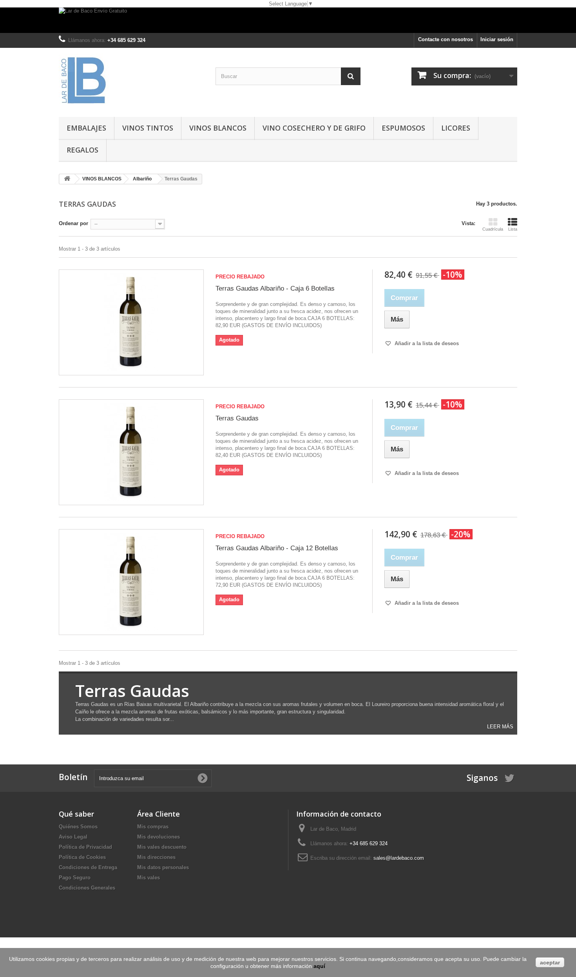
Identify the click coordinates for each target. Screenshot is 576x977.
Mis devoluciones (158, 837)
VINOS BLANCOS (217, 128)
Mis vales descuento (162, 847)
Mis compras (152, 827)
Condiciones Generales (87, 888)
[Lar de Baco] (131, 80)
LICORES (455, 128)
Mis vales (148, 878)
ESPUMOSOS (403, 128)
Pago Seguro (75, 878)
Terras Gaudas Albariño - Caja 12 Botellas (277, 548)
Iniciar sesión (496, 39)
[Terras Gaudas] (131, 452)
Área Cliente (158, 814)
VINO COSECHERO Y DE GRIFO (314, 128)
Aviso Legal (73, 837)
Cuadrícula (492, 229)
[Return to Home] (67, 179)
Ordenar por (73, 223)
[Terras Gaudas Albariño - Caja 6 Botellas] (131, 322)
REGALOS (82, 150)
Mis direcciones (156, 857)
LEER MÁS (500, 727)
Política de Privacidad (85, 847)
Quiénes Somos (78, 827)
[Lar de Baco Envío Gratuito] (288, 20)
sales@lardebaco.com (398, 858)
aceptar (550, 962)
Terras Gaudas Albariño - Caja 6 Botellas (275, 288)
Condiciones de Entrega (88, 867)
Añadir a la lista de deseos (426, 343)
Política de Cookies (82, 857)
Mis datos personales (163, 867)
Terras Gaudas (237, 418)
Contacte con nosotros (445, 39)
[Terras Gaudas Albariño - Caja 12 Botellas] (131, 582)
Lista (512, 229)
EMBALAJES (86, 128)
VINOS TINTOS (147, 128)
